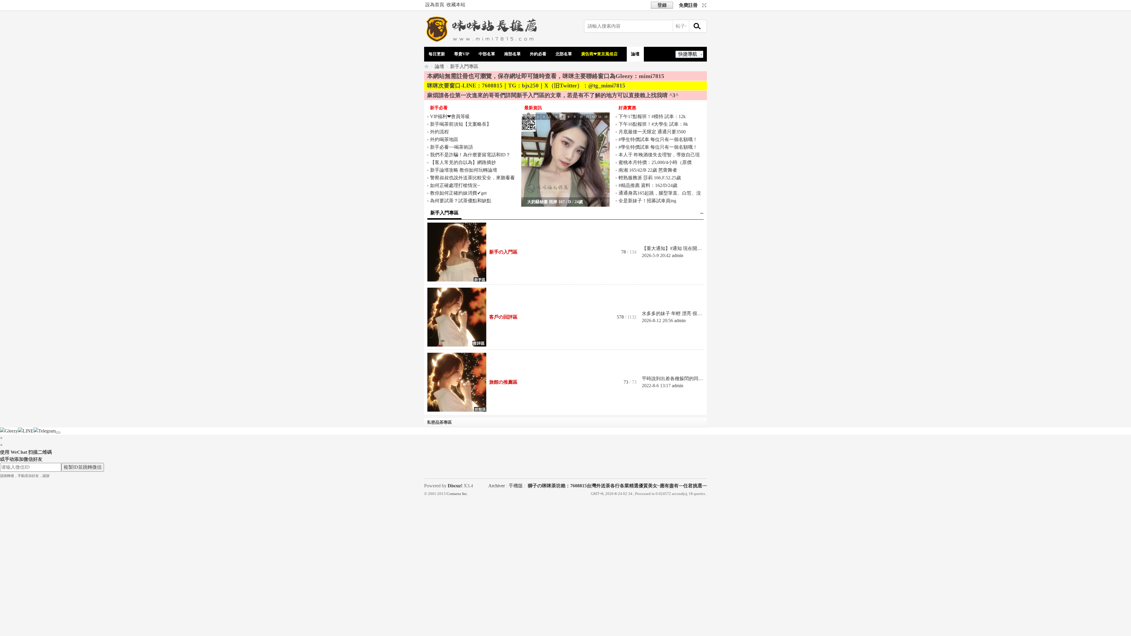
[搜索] (697, 26)
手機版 (516, 485)
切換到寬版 (703, 5)
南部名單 (512, 54)
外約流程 (439, 131)
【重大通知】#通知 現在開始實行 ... (679, 248)
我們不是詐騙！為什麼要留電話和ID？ (470, 154)
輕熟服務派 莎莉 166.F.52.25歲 (650, 177)
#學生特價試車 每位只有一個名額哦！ (658, 139)
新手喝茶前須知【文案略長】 (460, 124)
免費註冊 (688, 5)
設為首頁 (434, 4)
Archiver (496, 485)
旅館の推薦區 (503, 382)
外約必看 (538, 54)
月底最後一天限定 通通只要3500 (652, 131)
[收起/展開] (702, 213)
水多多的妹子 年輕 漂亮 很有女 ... (676, 313)
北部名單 (563, 54)
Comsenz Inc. (457, 493)
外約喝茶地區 (444, 139)
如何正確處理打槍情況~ (455, 185)
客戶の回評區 (503, 316)
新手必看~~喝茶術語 (451, 147)
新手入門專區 (444, 212)
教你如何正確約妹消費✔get (459, 193)
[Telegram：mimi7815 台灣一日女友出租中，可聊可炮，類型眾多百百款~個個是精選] (483, 42)
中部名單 (487, 54)
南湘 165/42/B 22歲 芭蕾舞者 (648, 170)
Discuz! (455, 485)
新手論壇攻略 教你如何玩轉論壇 (463, 170)
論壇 (635, 54)
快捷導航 (687, 54)
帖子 (680, 26)
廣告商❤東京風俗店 (599, 54)
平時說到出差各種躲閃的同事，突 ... (679, 378)
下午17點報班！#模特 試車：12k (652, 116)
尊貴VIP (461, 54)
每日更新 (437, 54)
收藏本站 (456, 4)
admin (677, 255)
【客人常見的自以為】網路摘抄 (463, 162)
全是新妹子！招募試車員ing (647, 200)
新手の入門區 (503, 251)
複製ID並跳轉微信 (83, 467)
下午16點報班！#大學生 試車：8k (653, 124)
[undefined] (58, 432)
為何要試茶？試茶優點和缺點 (460, 200)
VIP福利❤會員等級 (450, 116)
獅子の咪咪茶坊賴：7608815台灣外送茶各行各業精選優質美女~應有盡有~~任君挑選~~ (617, 485)
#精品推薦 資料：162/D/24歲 (648, 185)
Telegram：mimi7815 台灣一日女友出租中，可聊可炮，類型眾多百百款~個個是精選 (426, 66)
